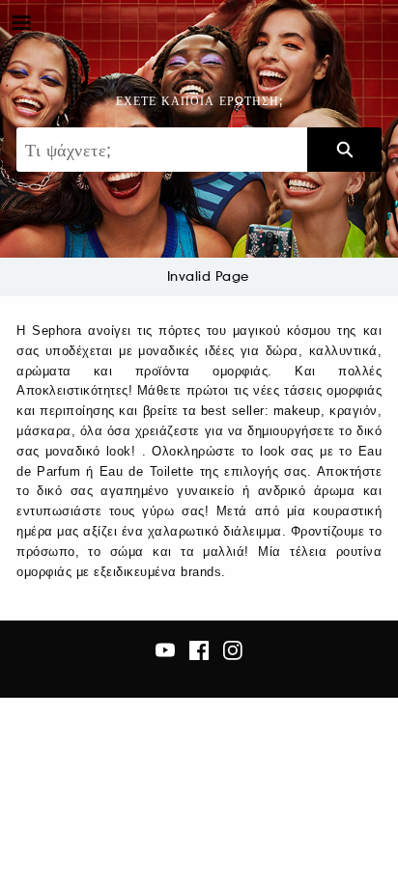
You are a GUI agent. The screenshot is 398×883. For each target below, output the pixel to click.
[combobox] (161, 149)
